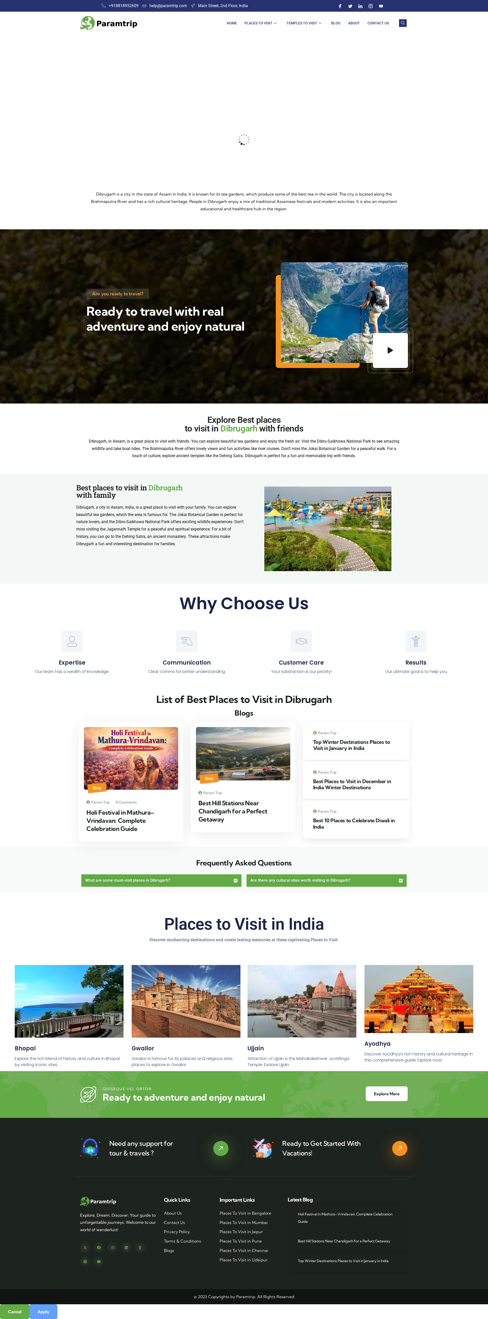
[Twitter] (350, 6)
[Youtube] (99, 1261)
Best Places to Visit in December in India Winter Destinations (352, 784)
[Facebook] (340, 6)
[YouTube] (381, 6)
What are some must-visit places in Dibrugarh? (127, 880)
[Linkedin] (126, 1247)
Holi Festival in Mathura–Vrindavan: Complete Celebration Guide (120, 820)
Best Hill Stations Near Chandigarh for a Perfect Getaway (233, 811)
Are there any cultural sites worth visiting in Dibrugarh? (300, 880)
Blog (336, 23)
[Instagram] (371, 6)
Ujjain (256, 1048)
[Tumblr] (140, 1247)
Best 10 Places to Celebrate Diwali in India (354, 823)
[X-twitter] (85, 1247)
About (354, 23)
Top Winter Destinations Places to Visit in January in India (351, 745)
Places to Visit (258, 23)
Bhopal (25, 1048)
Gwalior (143, 1048)
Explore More (387, 1093)
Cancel (14, 1311)
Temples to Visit (301, 23)
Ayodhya (377, 1044)
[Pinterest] (85, 1261)
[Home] (98, 1201)
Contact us (378, 23)
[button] (409, 139)
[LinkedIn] (360, 6)
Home (232, 23)
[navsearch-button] (403, 23)
